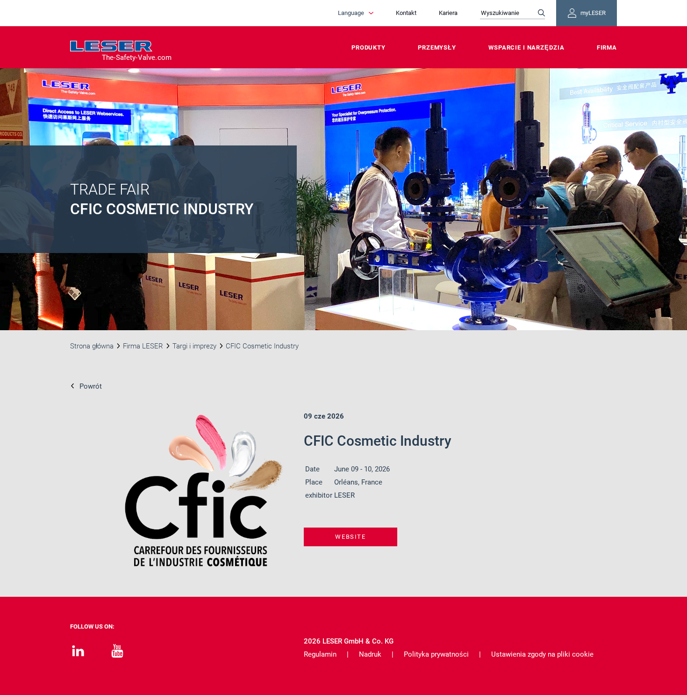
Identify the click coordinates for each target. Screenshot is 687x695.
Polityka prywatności (436, 654)
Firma (607, 47)
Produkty (368, 47)
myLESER (593, 12)
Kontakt (406, 12)
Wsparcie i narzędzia (526, 47)
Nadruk (370, 654)
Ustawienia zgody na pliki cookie (542, 654)
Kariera (448, 12)
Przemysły (437, 47)
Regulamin (320, 654)
